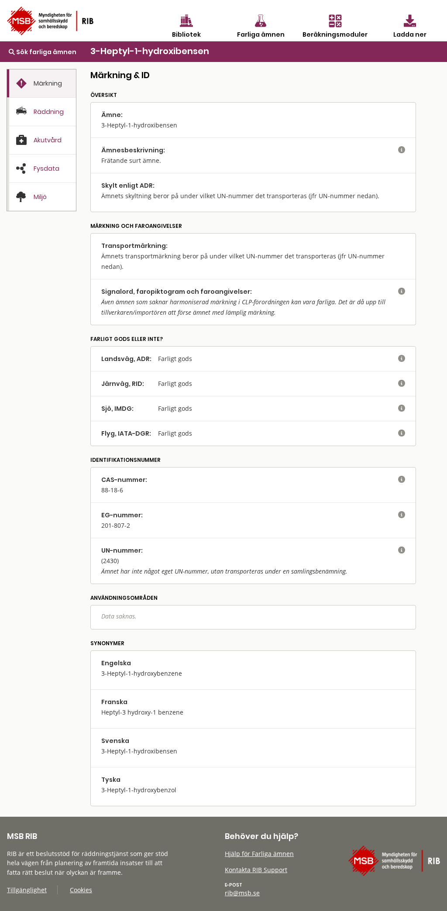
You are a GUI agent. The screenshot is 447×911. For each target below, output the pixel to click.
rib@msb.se (242, 893)
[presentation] (41, 83)
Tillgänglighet (27, 890)
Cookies (81, 890)
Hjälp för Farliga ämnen (259, 853)
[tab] (41, 83)
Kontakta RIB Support (256, 870)
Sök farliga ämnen (45, 52)
